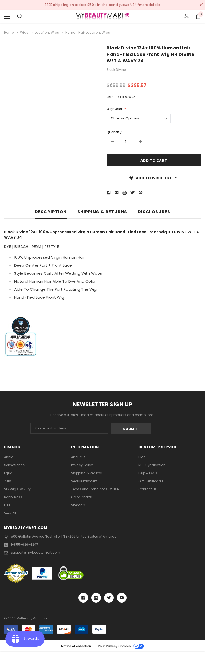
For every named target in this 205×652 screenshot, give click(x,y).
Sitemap (78, 505)
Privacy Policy (82, 465)
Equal (8, 473)
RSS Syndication (151, 465)
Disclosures (154, 212)
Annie (8, 457)
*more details (148, 4)
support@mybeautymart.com (35, 552)
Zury (7, 481)
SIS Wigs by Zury (17, 489)
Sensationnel (14, 465)
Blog (142, 457)
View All (10, 513)
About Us (78, 457)
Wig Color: (115, 109)
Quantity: (114, 132)
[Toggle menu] (7, 16)
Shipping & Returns (102, 212)
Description (51, 212)
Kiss (7, 505)
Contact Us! (147, 489)
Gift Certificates (150, 481)
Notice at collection (76, 646)
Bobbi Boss (13, 497)
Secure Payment (84, 481)
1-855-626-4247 (24, 544)
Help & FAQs (147, 473)
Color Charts (81, 497)
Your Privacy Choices (114, 646)
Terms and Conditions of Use (95, 489)
